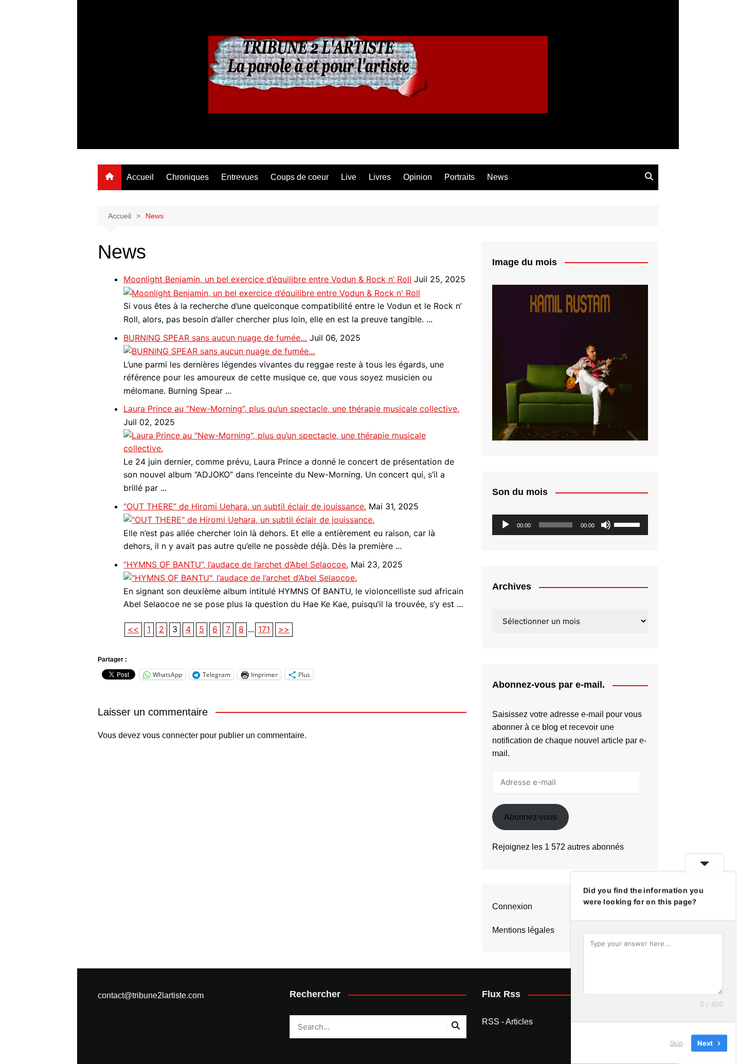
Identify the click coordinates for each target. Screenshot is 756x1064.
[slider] (628, 524)
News (497, 177)
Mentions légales (523, 930)
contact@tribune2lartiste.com (151, 995)
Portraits (459, 177)
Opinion (417, 177)
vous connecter (170, 735)
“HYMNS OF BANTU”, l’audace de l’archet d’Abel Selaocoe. (235, 564)
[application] (570, 525)
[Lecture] (505, 525)
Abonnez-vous (530, 817)
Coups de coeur (300, 177)
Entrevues (239, 177)
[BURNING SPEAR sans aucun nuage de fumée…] (219, 350)
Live (348, 177)
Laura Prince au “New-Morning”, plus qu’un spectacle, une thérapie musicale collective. (291, 408)
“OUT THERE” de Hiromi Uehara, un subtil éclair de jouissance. (244, 506)
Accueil (140, 177)
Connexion (512, 906)
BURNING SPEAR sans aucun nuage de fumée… (215, 338)
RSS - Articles (507, 1021)
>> (284, 629)
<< (133, 629)
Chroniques (187, 177)
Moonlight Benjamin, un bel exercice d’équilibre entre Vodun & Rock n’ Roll (267, 279)
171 (264, 629)
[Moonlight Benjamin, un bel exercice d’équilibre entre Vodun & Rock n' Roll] (271, 292)
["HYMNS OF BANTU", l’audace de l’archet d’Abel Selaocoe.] (240, 577)
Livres (380, 177)
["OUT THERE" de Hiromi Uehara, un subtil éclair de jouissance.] (248, 519)
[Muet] (606, 525)
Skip (676, 1043)
